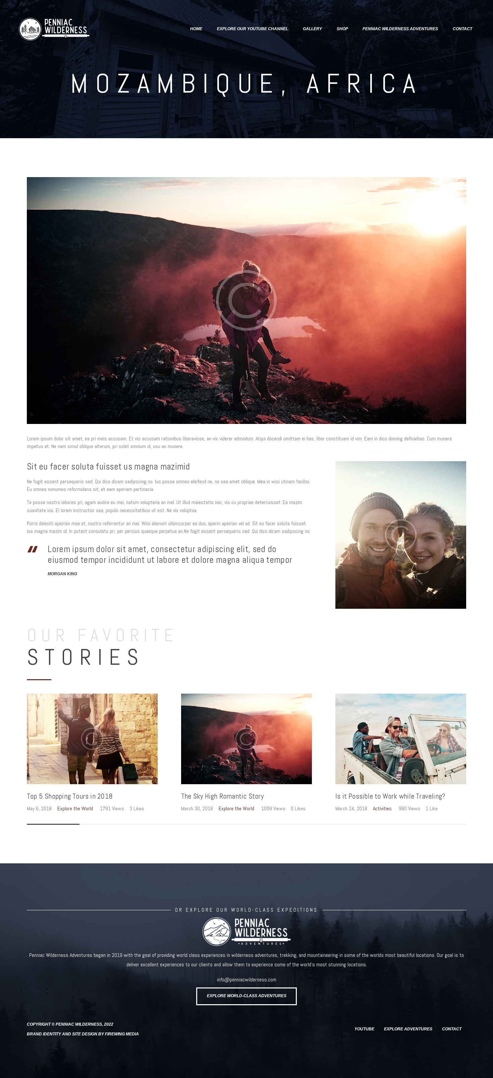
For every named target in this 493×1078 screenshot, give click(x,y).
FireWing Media (122, 1034)
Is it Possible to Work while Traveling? (390, 796)
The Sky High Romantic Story (222, 796)
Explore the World (75, 808)
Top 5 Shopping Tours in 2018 (70, 796)
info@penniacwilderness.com (246, 979)
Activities (382, 808)
